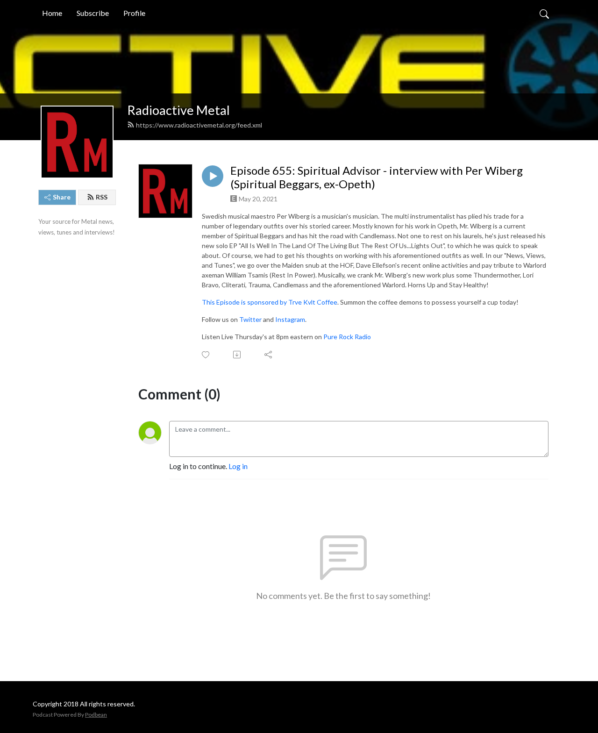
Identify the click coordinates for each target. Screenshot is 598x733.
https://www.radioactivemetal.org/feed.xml (199, 125)
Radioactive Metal (178, 110)
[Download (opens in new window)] (237, 354)
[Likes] (206, 355)
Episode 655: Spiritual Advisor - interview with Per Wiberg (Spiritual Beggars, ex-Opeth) (376, 177)
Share (62, 197)
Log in (238, 466)
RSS (101, 197)
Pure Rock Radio (347, 337)
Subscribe (93, 12)
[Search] (544, 13)
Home (52, 12)
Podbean (96, 714)
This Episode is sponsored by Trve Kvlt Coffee (269, 302)
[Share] (268, 354)
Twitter (250, 319)
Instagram (290, 319)
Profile (134, 12)
